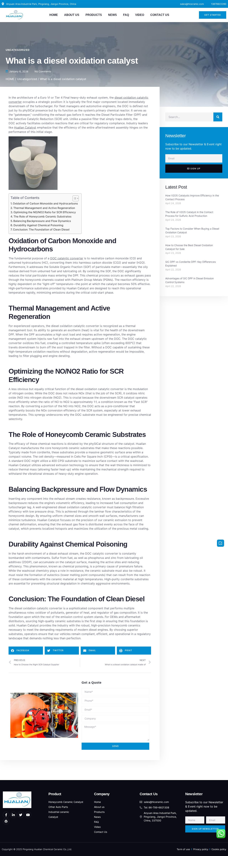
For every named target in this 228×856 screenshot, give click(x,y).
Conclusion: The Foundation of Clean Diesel (41, 229)
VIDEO (139, 14)
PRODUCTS (94, 14)
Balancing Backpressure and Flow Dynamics (42, 221)
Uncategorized (18, 49)
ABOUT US (71, 14)
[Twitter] (20, 815)
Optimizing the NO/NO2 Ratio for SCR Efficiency (45, 212)
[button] (212, 15)
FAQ (126, 14)
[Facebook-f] (6, 815)
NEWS (112, 14)
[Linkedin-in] (13, 815)
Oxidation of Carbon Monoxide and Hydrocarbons (45, 203)
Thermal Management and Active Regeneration (44, 208)
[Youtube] (28, 815)
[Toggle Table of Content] (74, 198)
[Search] (217, 116)
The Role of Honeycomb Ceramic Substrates (42, 216)
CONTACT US (159, 14)
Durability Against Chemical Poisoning (38, 225)
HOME (53, 14)
